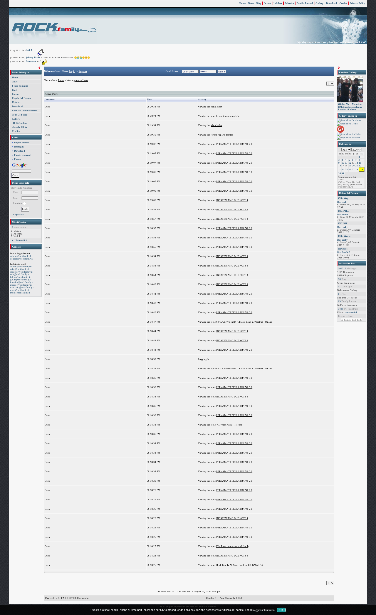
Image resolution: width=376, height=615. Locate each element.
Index (61, 80)
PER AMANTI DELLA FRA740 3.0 (234, 172)
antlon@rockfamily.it (21, 266)
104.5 (29, 50)
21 (356, 165)
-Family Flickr (19, 127)
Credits (343, 3)
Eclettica (289, 3)
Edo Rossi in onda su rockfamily (232, 546)
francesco (31, 61)
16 (339, 165)
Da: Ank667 (343, 252)
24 (343, 169)
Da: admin (342, 214)
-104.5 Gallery (19, 123)
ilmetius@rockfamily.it (21, 282)
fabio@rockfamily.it (20, 277)
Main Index (216, 106)
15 (360, 162)
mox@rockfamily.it (20, 292)
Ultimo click (21, 240)
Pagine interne (21, 142)
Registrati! (18, 214)
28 (356, 169)
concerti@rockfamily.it (21, 258)
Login (72, 71)
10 (343, 162)
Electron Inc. (83, 598)
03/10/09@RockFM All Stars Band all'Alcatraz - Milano (244, 321)
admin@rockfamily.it (21, 256)
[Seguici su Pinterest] (348, 137)
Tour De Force (19, 114)
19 (350, 165)
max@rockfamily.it (20, 290)
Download (331, 3)
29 (361, 169)
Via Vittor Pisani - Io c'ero (229, 424)
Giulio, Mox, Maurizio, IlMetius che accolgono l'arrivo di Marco (350, 107)
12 (350, 162)
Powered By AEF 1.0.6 (56, 598)
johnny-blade (33, 57)
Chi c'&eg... (344, 198)
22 (360, 165)
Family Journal (305, 3)
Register (83, 71)
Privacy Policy (357, 3)
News (251, 3)
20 (353, 165)
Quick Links (172, 71)
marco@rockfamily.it (21, 284)
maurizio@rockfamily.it (22, 287)
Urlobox (278, 3)
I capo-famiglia (20, 85)
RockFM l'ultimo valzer (24, 110)
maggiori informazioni (263, 610)
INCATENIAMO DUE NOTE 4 (232, 200)
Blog (258, 3)
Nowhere (342, 248)
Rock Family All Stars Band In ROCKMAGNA (239, 565)
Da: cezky (342, 202)
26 (350, 169)
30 (339, 173)
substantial (351, 312)
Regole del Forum (21, 98)
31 (343, 173)
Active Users (81, 80)
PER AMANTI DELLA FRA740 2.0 (234, 144)
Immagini (19, 146)
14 (356, 162)
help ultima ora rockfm (228, 116)
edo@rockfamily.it (19, 274)
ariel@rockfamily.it (20, 269)
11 (346, 162)
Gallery (320, 3)
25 (346, 169)
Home (242, 3)
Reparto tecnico (225, 134)
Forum (267, 3)
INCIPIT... (343, 210)
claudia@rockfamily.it (21, 271)
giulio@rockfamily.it (20, 279)
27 (353, 169)
